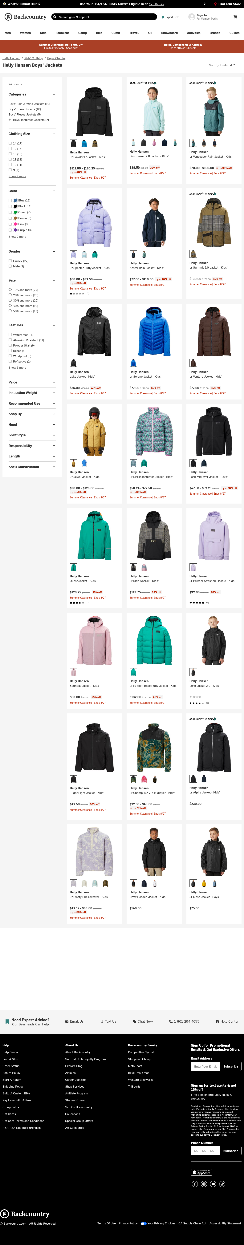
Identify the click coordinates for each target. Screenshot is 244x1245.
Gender (14, 251)
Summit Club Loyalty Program (85, 1059)
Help (5, 1045)
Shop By (15, 414)
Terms (207, 1134)
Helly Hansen (11, 58)
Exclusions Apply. (205, 1108)
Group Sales (10, 1107)
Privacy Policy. (220, 1134)
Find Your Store (229, 4)
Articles (70, 1072)
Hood (13, 424)
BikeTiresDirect (138, 1072)
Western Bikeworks (140, 1079)
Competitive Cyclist (141, 1052)
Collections (72, 1114)
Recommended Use (24, 403)
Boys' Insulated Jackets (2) (31, 120)
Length (14, 456)
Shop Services (74, 1086)
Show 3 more (17, 367)
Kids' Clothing (33, 58)
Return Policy (11, 1072)
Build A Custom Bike (16, 1093)
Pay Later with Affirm (16, 1100)
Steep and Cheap (139, 1059)
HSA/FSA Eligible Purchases (21, 1127)
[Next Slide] (204, 3)
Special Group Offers (79, 1120)
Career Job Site (75, 1079)
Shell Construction (24, 466)
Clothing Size (19, 133)
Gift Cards (9, 1114)
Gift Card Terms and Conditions (23, 1120)
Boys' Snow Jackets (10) (25, 109)
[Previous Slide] (39, 3)
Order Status (10, 1066)
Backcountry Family (142, 1045)
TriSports (134, 1086)
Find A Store (10, 1059)
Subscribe (230, 1066)
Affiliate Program (76, 1093)
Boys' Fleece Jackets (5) (25, 114)
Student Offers (75, 1100)
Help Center (10, 1052)
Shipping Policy (12, 1086)
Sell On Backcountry (78, 1107)
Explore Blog (73, 1066)
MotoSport (135, 1066)
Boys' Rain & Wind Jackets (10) (29, 104)
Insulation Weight (23, 392)
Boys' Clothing (57, 58)
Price (13, 382)
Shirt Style (17, 435)
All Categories (74, 1127)
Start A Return (12, 1079)
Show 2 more (17, 176)
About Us (72, 1045)
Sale (12, 280)
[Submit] (54, 16)
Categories (17, 94)
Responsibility (20, 445)
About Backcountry (78, 1052)
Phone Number (202, 1143)
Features (16, 325)
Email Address (201, 1058)
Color (13, 190)
